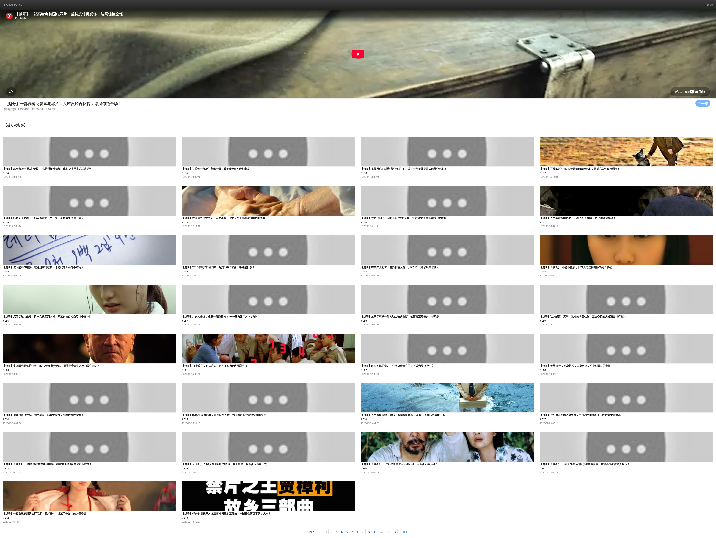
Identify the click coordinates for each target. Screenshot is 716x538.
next (405, 532)
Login (710, 5)
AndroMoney (12, 4)
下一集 (703, 103)
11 (375, 532)
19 (394, 532)
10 (368, 532)
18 (387, 532)
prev (311, 532)
